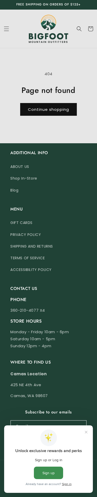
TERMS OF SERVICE (27, 258)
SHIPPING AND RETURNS (31, 246)
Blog (14, 190)
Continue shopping (48, 109)
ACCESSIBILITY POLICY (31, 269)
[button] (6, 29)
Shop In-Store (23, 178)
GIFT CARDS (21, 222)
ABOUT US (19, 166)
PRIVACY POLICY (25, 234)
